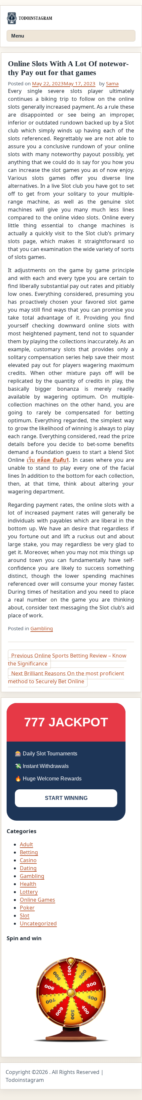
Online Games (37, 899)
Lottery (29, 891)
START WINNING (66, 798)
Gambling (41, 628)
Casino (28, 860)
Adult (26, 844)
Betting (29, 852)
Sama (112, 83)
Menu (17, 36)
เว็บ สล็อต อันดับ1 (48, 460)
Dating (28, 868)
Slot (24, 915)
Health (28, 884)
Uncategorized (38, 923)
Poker (27, 907)
